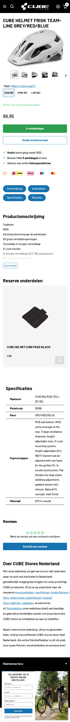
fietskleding (13, 608)
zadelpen (28, 603)
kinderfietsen (59, 592)
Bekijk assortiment (5, 6)
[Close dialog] (66, 673)
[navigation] (14, 75)
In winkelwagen (35, 128)
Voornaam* (8, 684)
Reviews (37, 197)
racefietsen (42, 592)
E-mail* (7, 692)
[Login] (58, 6)
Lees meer (10, 265)
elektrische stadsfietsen (25, 597)
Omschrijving (14, 188)
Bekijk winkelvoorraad (35, 140)
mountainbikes (24, 592)
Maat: (19, 86)
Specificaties (14, 197)
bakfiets (15, 603)
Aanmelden (18, 711)
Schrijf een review (35, 546)
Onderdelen (39, 188)
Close (35, 664)
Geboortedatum (9, 701)
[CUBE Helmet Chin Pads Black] (35, 317)
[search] (12, 6)
